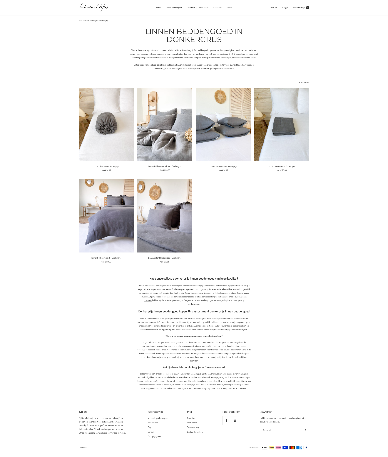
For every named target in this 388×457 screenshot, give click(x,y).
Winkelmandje (300, 7)
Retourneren (153, 422)
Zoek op (273, 7)
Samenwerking (193, 427)
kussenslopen (226, 57)
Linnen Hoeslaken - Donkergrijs (106, 166)
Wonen (229, 7)
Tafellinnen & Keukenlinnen (198, 7)
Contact (151, 432)
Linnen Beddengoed (174, 7)
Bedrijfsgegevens (154, 436)
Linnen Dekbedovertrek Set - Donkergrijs (164, 166)
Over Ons (190, 418)
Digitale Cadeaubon (195, 432)
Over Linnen (192, 422)
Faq (149, 427)
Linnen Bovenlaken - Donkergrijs (282, 166)
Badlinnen (217, 7)
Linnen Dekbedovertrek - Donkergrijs (106, 257)
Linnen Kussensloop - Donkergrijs (223, 166)
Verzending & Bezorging (157, 418)
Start (80, 20)
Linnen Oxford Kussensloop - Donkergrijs (164, 257)
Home (158, 7)
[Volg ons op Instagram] (235, 420)
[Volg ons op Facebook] (226, 420)
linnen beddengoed (169, 64)
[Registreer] (305, 430)
